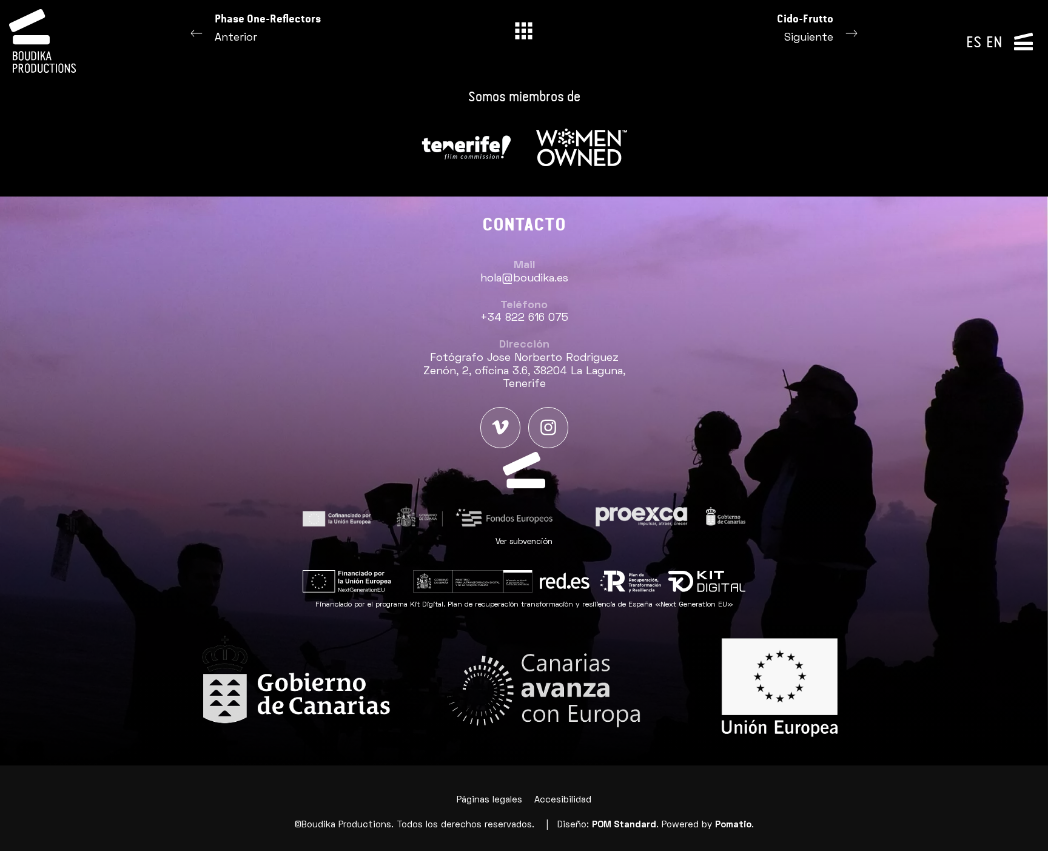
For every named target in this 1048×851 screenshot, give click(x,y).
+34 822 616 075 (524, 318)
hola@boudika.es (524, 279)
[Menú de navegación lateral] (1023, 41)
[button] (524, 542)
